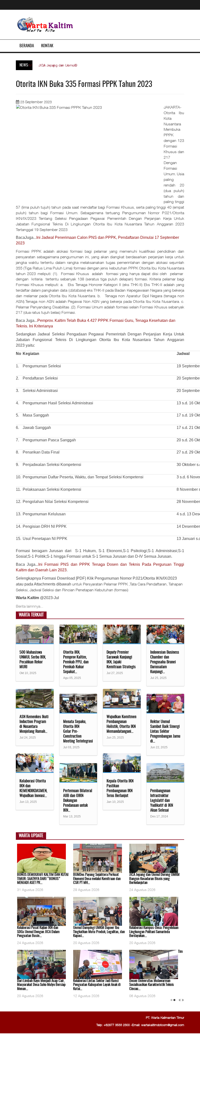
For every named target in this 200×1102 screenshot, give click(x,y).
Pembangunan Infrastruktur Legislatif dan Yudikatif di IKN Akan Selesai (161, 800)
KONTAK (47, 46)
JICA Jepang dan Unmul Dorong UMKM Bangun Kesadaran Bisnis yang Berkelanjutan (154, 879)
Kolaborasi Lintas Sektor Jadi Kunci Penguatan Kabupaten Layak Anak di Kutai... (96, 985)
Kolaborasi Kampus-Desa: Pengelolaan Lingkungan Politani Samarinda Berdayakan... (154, 932)
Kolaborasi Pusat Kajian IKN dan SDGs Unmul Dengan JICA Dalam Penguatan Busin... (38, 932)
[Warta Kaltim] (45, 25)
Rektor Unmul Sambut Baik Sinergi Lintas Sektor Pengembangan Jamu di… (165, 731)
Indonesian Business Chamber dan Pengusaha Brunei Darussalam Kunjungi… (164, 662)
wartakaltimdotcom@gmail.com (162, 1025)
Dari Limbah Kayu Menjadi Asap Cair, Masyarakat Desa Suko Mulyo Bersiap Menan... (41, 985)
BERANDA (27, 46)
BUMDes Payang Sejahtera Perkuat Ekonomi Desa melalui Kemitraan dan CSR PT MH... (97, 879)
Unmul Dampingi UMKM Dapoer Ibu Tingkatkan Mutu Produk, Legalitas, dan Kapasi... (99, 932)
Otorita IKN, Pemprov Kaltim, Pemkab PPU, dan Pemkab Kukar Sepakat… (76, 662)
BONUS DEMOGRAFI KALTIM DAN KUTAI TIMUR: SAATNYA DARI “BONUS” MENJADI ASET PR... (43, 879)
